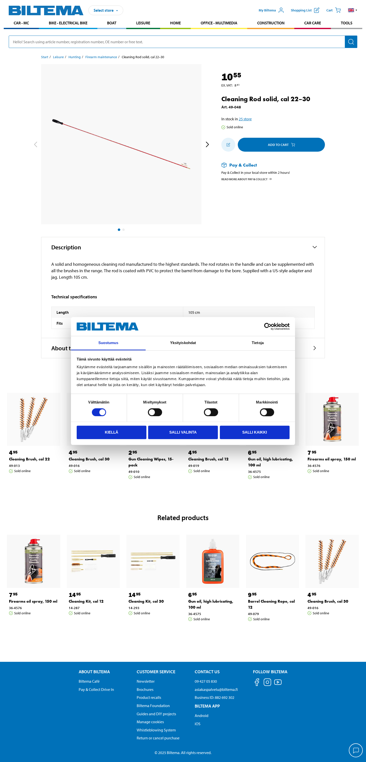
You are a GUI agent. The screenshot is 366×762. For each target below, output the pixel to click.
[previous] (35, 145)
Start (44, 57)
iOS (197, 723)
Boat (111, 22)
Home (175, 22)
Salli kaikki (254, 432)
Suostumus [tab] (108, 343)
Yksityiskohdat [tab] (183, 343)
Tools (346, 22)
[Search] (351, 42)
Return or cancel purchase (158, 737)
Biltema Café (89, 681)
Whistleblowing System (156, 729)
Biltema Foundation (153, 705)
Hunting (74, 57)
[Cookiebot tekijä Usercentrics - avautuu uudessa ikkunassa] (268, 326)
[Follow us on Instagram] (267, 683)
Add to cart (278, 144)
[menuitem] (21, 23)
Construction (271, 22)
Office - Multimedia (219, 22)
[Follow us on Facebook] (257, 683)
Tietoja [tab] (258, 343)
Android (201, 715)
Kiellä (111, 432)
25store (245, 118)
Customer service (156, 671)
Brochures (145, 689)
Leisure (143, 22)
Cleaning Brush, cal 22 (29, 459)
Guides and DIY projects (156, 713)
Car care (312, 22)
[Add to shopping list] (228, 145)
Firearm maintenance (101, 57)
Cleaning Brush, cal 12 (208, 459)
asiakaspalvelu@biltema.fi (216, 689)
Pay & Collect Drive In (96, 689)
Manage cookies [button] (150, 721)
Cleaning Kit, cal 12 (86, 601)
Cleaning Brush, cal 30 (89, 459)
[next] (207, 145)
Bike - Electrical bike (68, 22)
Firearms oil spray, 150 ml (331, 459)
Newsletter (146, 681)
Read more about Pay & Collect (244, 179)
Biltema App (207, 706)
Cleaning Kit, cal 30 (146, 601)
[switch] (155, 412)
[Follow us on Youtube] (278, 684)
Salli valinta (183, 432)
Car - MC (21, 22)
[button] (353, 10)
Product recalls (149, 697)
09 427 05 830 (206, 681)
